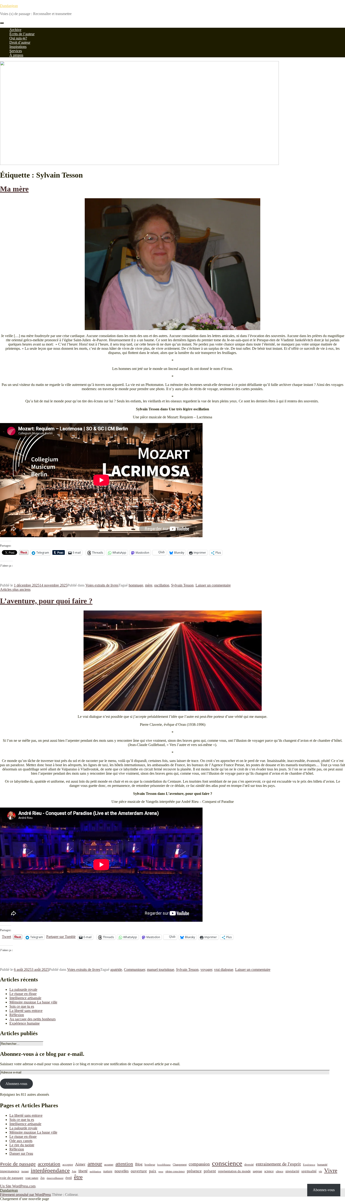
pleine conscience (175, 1171)
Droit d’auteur (19, 42)
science (269, 1171)
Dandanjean (9, 6)
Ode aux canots (20, 1141)
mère (148, 585)
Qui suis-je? (18, 38)
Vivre (330, 1170)
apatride (116, 970)
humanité (322, 1164)
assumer (108, 1164)
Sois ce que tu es (21, 1006)
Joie (74, 1171)
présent (210, 1171)
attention (124, 1164)
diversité (249, 1164)
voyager (206, 970)
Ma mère (14, 189)
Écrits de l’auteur (21, 34)
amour (95, 1164)
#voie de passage (18, 1164)
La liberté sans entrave (25, 1011)
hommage (136, 585)
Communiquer (134, 970)
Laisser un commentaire (213, 585)
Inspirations (18, 47)
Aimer (80, 1164)
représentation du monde (234, 1171)
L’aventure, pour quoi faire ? (46, 601)
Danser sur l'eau (21, 1153)
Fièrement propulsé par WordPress (25, 1195)
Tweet (6, 937)
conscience (227, 1163)
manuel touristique (160, 970)
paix (152, 1171)
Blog (138, 1164)
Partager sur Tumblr (61, 937)
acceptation (49, 1164)
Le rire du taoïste (21, 1145)
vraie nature (31, 1178)
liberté (83, 1171)
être (78, 1177)
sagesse (257, 1171)
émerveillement (55, 1178)
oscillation (161, 585)
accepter (67, 1164)
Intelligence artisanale (25, 998)
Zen (42, 1178)
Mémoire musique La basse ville (33, 1002)
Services (15, 51)
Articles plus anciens (15, 589)
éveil (68, 1178)
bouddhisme (164, 1164)
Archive (15, 30)
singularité (292, 1171)
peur (160, 1171)
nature (107, 1171)
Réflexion (16, 1015)
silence (279, 1171)
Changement (180, 1164)
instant (25, 1171)
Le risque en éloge (23, 994)
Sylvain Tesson (182, 585)
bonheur (150, 1164)
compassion (199, 1164)
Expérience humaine (24, 1023)
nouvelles (122, 1171)
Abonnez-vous (16, 1084)
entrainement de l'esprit (278, 1164)
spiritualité (309, 1171)
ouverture (139, 1171)
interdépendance (50, 1170)
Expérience (309, 1164)
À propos (16, 55)
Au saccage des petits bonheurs (32, 1019)
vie (320, 1171)
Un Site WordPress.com (17, 1186)
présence (194, 1171)
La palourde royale (23, 989)
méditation (95, 1171)
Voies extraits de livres (102, 585)
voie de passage (11, 1178)
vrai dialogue (223, 970)
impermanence (9, 1171)
